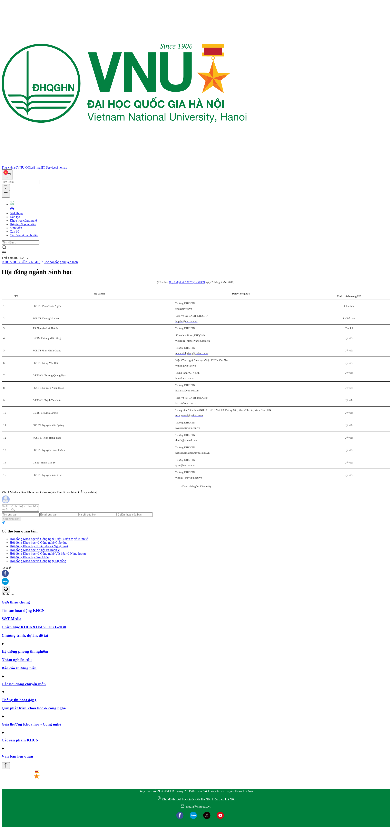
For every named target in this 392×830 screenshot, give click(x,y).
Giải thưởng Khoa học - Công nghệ (31, 724)
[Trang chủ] (124, 164)
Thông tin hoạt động (19, 700)
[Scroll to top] (6, 765)
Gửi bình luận (11, 518)
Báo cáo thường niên (19, 668)
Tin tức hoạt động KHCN (23, 610)
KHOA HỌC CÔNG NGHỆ (21, 262)
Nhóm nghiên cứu (17, 660)
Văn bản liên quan (17, 756)
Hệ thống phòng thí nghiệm (25, 651)
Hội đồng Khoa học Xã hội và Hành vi (35, 550)
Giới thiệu (16, 213)
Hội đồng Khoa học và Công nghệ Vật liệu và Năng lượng (48, 553)
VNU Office (25, 167)
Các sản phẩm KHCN (20, 740)
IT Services (49, 167)
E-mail (37, 167)
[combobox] (7, 174)
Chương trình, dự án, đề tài (25, 635)
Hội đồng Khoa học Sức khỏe (29, 557)
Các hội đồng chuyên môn (61, 262)
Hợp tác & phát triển (23, 224)
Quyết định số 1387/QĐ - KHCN (187, 282)
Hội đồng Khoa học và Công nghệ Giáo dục (38, 542)
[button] (196, 574)
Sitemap (62, 167)
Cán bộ (14, 231)
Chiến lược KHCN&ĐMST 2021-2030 (34, 627)
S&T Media (11, 619)
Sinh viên (16, 228)
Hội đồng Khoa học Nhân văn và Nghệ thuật (39, 546)
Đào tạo (15, 217)
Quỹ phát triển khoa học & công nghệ (34, 708)
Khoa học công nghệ (23, 220)
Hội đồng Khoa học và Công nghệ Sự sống (38, 561)
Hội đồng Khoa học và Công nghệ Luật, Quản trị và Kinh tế (49, 539)
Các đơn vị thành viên (24, 235)
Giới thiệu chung (16, 602)
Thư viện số (9, 167)
